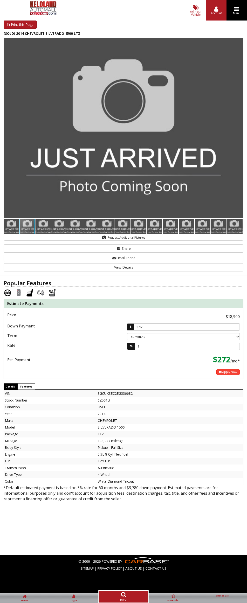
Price (11, 315)
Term (12, 335)
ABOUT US (133, 568)
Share (126, 248)
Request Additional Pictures (126, 238)
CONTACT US (155, 568)
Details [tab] (10, 386)
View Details (123, 267)
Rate (11, 345)
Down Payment (21, 326)
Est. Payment (18, 359)
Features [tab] (26, 386)
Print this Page (22, 24)
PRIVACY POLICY (109, 568)
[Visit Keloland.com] (43, 13)
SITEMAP (87, 568)
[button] (239, 43)
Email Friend (125, 258)
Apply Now (229, 372)
